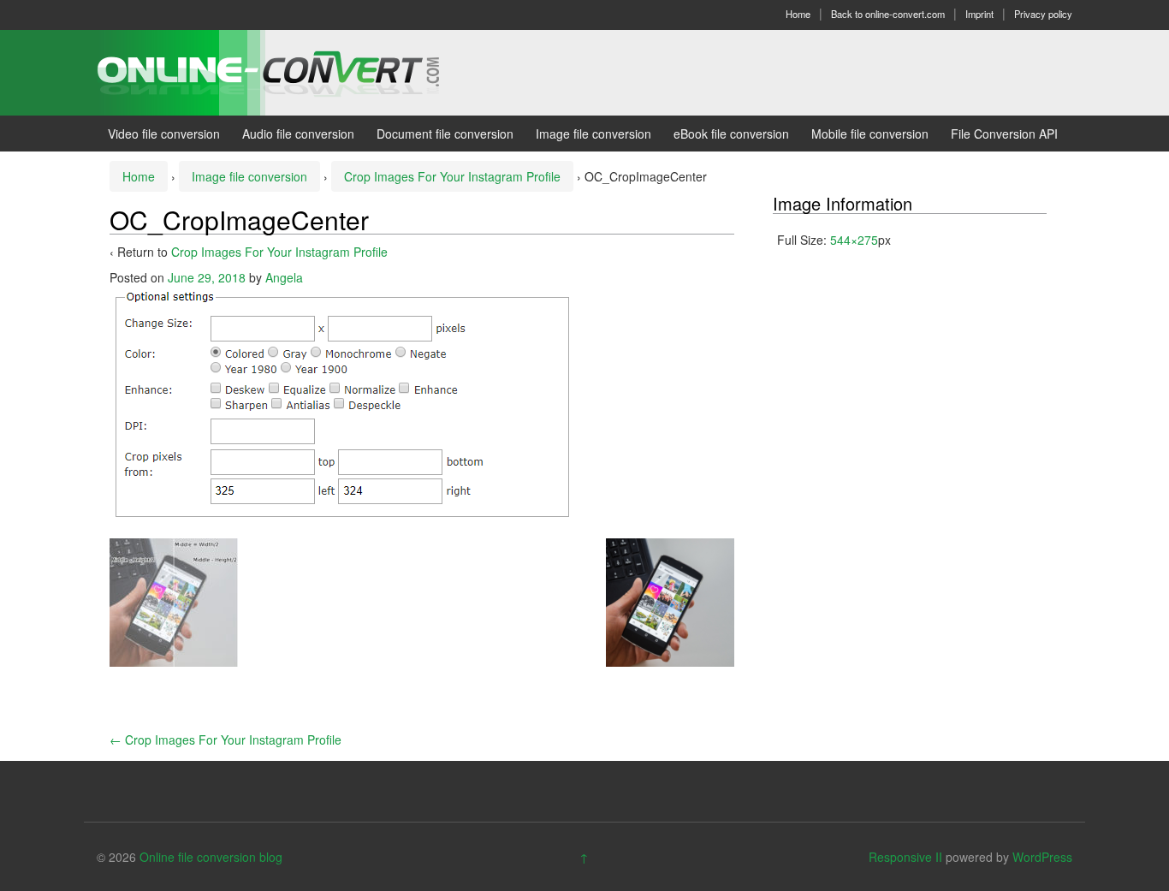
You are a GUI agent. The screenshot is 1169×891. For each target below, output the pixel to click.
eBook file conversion (731, 133)
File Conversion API (1004, 133)
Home (798, 14)
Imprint (979, 14)
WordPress (1042, 856)
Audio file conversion (298, 133)
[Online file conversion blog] (294, 71)
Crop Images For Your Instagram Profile (452, 176)
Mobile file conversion (870, 133)
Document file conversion (445, 133)
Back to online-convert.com (888, 14)
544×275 (854, 239)
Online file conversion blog (210, 856)
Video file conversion (164, 133)
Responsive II (905, 856)
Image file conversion (593, 133)
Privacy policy (1043, 14)
